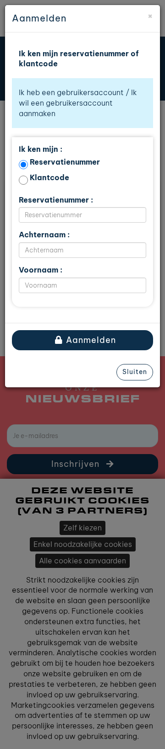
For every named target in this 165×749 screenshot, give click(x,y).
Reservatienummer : (56, 199)
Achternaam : (44, 234)
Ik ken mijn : (40, 149)
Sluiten (134, 372)
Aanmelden (90, 340)
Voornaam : (40, 269)
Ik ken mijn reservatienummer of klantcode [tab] (79, 59)
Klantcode (49, 177)
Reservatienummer (65, 161)
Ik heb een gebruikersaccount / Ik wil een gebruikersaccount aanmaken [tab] (78, 103)
